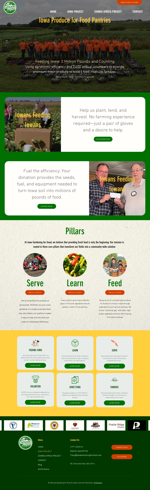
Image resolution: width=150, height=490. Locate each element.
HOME (40, 447)
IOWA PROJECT (45, 451)
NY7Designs (98, 483)
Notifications (43, 469)
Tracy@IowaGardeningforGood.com (85, 455)
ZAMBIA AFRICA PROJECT (49, 456)
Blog (40, 465)
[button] (75, 11)
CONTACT (42, 460)
